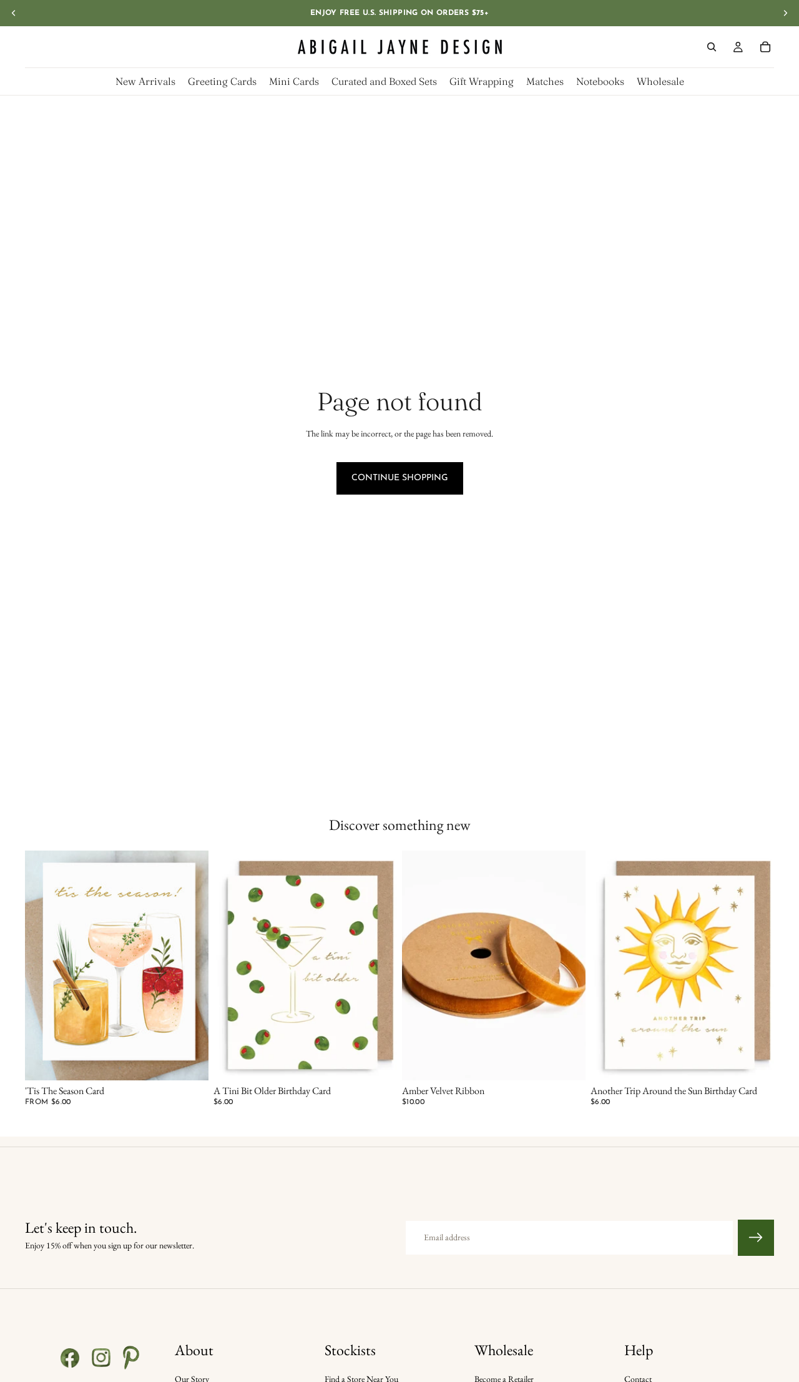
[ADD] (377, 1061)
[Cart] (765, 47)
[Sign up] (756, 1238)
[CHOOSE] (189, 1061)
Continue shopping (399, 478)
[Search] (711, 47)
